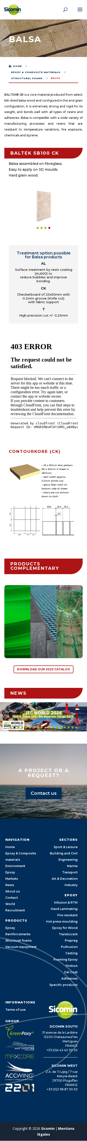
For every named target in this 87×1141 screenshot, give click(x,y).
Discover (22, 643)
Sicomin (48, 1128)
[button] (38, 228)
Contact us (44, 793)
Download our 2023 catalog (43, 669)
